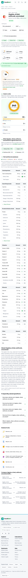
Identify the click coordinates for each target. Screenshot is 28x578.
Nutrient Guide (4, 550)
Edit (25, 63)
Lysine (4, 223)
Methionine (5, 226)
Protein (4, 211)
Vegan (4, 40)
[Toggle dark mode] (22, 2)
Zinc (3, 308)
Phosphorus (5, 299)
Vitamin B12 (4, 277)
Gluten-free (12, 40)
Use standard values (5, 65)
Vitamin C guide (4, 556)
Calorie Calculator (19, 538)
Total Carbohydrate (6, 173)
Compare (14, 30)
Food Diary (17, 540)
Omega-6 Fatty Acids (8, 201)
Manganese (5, 313)
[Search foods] (15, 2)
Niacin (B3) (4, 268)
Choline (5, 283)
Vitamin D (4, 254)
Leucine (5, 220)
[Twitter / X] (5, 533)
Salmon (9, 567)
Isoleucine (5, 217)
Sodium (4, 305)
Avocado (16, 567)
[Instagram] (9, 533)
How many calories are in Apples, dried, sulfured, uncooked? (13, 398)
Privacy (16, 556)
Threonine (5, 232)
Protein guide (4, 554)
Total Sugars (6, 179)
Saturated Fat (6, 189)
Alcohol (4, 334)
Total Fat (4, 187)
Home (2, 6)
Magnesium (5, 296)
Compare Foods (18, 545)
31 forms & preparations (10, 36)
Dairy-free (21, 40)
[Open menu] (25, 2)
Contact (16, 554)
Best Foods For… (5, 540)
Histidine (5, 214)
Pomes (10, 6)
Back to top (4, 575)
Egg (21, 564)
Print (22, 30)
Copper (4, 310)
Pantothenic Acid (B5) (8, 280)
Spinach (4, 567)
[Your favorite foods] (18, 2)
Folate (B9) (4, 274)
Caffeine (4, 337)
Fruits (6, 6)
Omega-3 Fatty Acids (8, 198)
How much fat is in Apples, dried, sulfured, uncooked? (13, 415)
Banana (11, 564)
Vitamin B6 (4, 271)
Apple (16, 564)
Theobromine (5, 340)
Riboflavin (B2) (5, 265)
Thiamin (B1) (5, 262)
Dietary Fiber (6, 176)
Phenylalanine (6, 229)
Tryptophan (5, 235)
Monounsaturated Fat (8, 192)
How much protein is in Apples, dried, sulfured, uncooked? (12, 404)
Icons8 (4, 572)
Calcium (4, 290)
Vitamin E (4, 257)
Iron (3, 293)
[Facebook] (2, 533)
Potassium (4, 302)
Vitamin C (4, 251)
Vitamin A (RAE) (5, 248)
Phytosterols (5, 327)
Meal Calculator (18, 543)
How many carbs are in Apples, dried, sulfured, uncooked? (12, 410)
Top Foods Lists (5, 545)
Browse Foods (4, 543)
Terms (16, 559)
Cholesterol (5, 324)
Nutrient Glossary (5, 552)
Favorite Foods (18, 550)
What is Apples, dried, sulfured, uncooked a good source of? (13, 421)
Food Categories (5, 538)
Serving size (4, 23)
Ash (3, 343)
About (16, 552)
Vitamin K (4, 259)
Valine (4, 237)
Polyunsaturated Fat (7, 195)
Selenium (5, 316)
